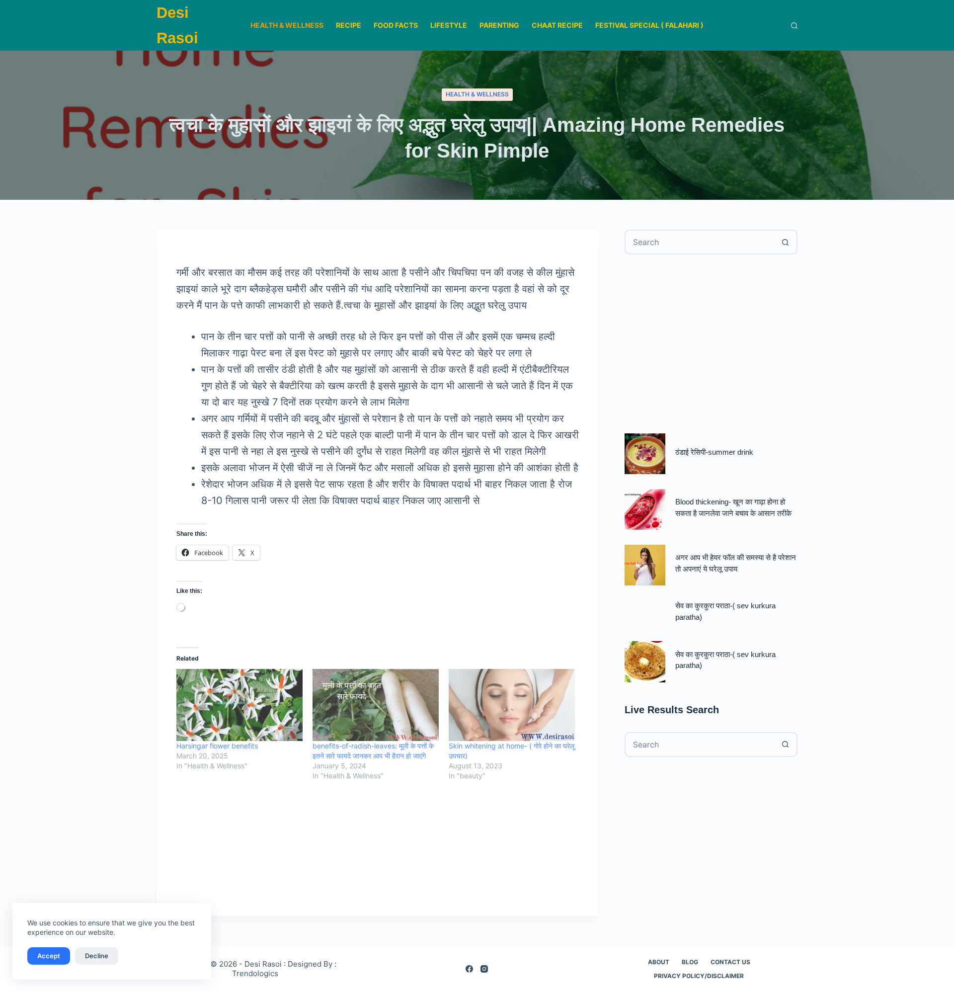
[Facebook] (469, 969)
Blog (690, 962)
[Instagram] (484, 969)
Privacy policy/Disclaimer (699, 976)
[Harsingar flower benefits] (239, 705)
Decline (96, 956)
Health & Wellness (286, 25)
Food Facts (396, 25)
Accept (48, 956)
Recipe (348, 25)
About (658, 962)
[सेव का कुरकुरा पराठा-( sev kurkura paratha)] (645, 661)
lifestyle (448, 25)
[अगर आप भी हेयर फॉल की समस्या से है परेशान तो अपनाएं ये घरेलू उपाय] (645, 565)
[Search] (794, 25)
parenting (499, 25)
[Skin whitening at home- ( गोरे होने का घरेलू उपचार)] (512, 705)
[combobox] (700, 242)
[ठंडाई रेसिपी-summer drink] (645, 453)
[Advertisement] (711, 343)
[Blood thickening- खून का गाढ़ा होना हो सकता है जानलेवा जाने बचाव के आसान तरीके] (645, 509)
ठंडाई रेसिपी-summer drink (714, 452)
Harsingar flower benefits (217, 746)
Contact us (730, 962)
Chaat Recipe (557, 25)
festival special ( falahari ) (649, 25)
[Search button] (785, 242)
